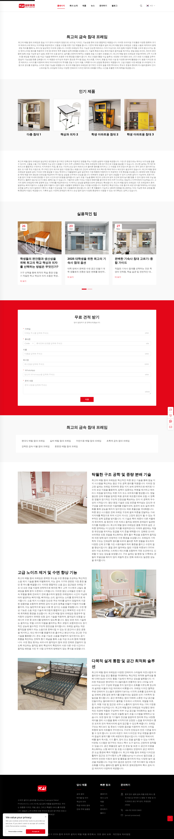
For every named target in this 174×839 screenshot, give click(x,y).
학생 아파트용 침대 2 (104, 134)
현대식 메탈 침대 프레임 (33, 441)
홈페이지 (61, 6)
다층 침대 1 (34, 134)
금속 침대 (80, 794)
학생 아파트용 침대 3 (140, 134)
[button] (84, 289)
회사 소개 (74, 6)
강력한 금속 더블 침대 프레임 (36, 446)
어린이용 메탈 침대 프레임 (88, 441)
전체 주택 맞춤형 (83, 809)
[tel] (170, 415)
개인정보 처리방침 (121, 834)
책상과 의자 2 (69, 134)
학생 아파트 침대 (83, 805)
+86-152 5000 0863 (133, 810)
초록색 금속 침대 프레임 (118, 441)
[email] (170, 427)
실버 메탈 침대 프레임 (60, 441)
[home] (27, 5)
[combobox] (29, 343)
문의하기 (103, 6)
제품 (84, 6)
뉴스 (93, 6)
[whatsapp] (170, 421)
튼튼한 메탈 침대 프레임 (66, 446)
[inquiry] (170, 410)
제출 (87, 399)
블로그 (114, 6)
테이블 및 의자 (82, 798)
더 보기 (23, 281)
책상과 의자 (81, 801)
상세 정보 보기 (34, 115)
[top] (170, 818)
